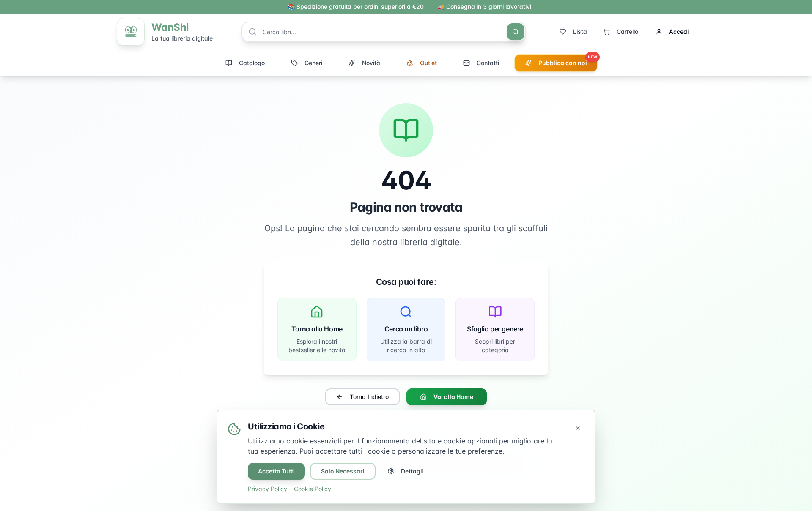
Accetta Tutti (276, 471)
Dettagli (412, 471)
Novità (371, 62)
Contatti (488, 62)
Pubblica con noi (567, 60)
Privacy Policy (267, 488)
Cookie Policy (312, 488)
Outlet (428, 62)
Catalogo (252, 62)
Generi (313, 62)
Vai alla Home (453, 396)
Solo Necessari (343, 471)
